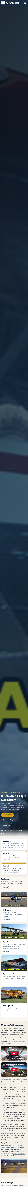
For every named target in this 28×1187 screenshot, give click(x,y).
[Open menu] (25, 3)
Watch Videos (7, 825)
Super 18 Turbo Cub (8, 1087)
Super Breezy (6, 1110)
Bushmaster (6, 1101)
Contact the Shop (8, 820)
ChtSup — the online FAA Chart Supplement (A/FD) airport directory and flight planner (12, 1147)
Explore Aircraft (7, 814)
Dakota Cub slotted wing (8, 1082)
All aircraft (5, 887)
